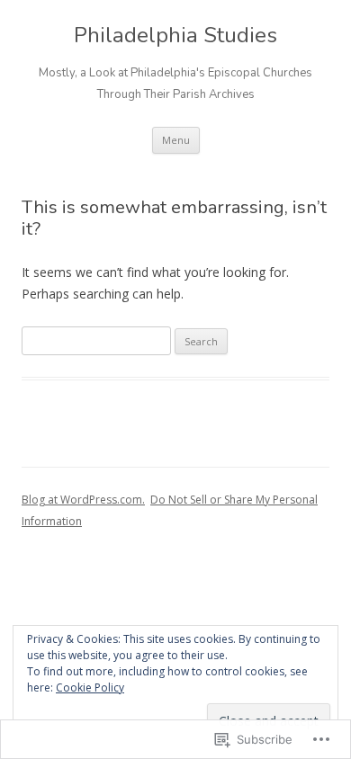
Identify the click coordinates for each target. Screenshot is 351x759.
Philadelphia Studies (175, 35)
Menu (176, 140)
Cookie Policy (90, 687)
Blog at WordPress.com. (83, 499)
